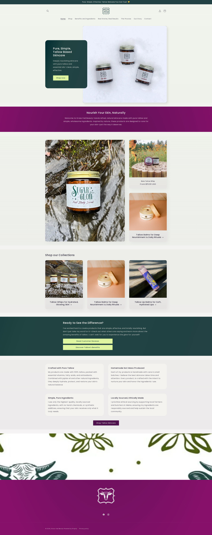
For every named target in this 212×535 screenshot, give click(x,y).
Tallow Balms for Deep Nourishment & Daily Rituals (146, 236)
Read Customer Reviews (88, 341)
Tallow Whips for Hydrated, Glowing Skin (64, 303)
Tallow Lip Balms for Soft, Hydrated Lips (148, 303)
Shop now (60, 78)
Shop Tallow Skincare (106, 423)
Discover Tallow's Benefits (88, 347)
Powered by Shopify (70, 528)
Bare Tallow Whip (148, 181)
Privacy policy (84, 528)
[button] (47, 10)
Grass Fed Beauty (57, 528)
